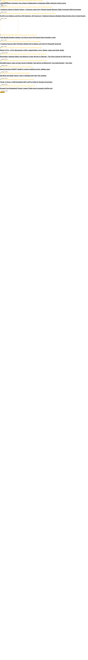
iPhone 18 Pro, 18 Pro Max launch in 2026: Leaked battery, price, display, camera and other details (32, 50)
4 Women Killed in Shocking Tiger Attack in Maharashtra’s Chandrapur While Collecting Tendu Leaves (33, 3)
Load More (2, 92)
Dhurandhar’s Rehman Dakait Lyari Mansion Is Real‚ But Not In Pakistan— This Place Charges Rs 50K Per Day (35, 56)
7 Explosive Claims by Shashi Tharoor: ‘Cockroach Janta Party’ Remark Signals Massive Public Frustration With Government (40, 9)
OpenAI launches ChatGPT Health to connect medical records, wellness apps (25, 69)
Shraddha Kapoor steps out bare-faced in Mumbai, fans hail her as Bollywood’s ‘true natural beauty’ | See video (36, 63)
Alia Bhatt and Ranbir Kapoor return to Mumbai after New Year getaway (23, 75)
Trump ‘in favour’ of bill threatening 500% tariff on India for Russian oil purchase (26, 82)
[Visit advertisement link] (9, 33)
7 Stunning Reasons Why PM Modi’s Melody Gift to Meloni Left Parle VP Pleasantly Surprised (30, 44)
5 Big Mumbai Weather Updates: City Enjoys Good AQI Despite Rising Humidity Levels (28, 37)
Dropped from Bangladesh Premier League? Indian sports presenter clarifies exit (26, 88)
